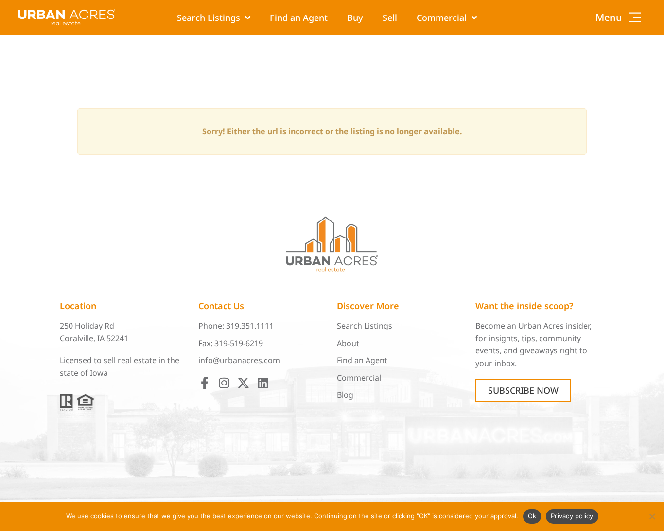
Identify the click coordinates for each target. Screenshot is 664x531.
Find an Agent (299, 17)
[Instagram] (224, 383)
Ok (532, 516)
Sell (390, 17)
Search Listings (208, 17)
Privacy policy (572, 516)
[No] (652, 516)
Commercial (442, 17)
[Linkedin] (263, 383)
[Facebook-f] (204, 383)
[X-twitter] (243, 383)
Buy (355, 17)
